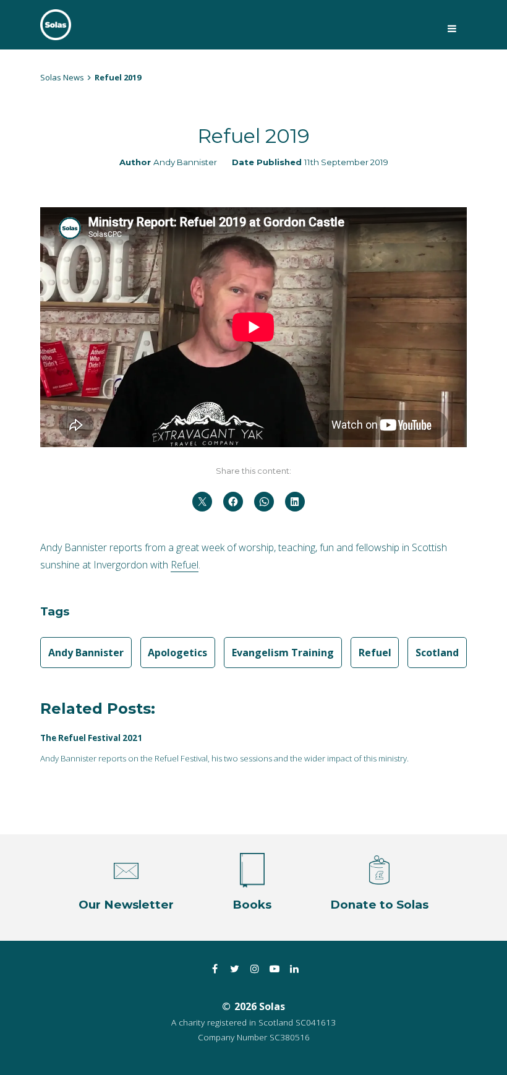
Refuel (184, 565)
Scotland (437, 652)
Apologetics (177, 652)
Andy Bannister (185, 162)
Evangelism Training (283, 652)
